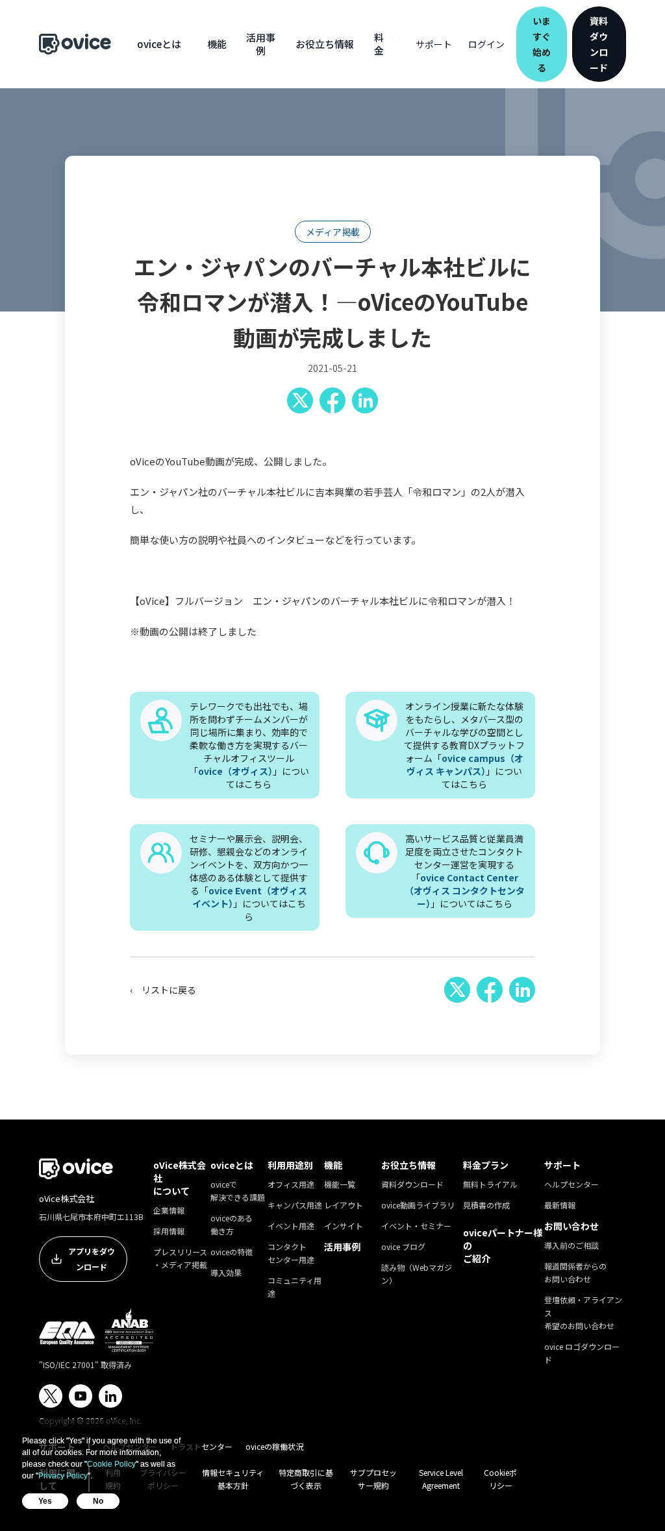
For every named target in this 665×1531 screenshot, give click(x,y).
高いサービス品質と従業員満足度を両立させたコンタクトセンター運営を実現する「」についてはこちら (465, 871)
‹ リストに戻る (163, 989)
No (98, 1501)
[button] (159, 44)
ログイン (486, 44)
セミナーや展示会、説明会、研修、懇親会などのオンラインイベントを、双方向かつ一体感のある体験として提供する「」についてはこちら (249, 877)
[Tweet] (300, 400)
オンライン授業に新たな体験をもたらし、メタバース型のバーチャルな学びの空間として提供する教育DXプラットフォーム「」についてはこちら (464, 745)
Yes (45, 1501)
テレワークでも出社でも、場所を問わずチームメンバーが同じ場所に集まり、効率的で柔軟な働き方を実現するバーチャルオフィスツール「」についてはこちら (249, 745)
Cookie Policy (111, 1464)
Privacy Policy (63, 1475)
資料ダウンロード (599, 44)
